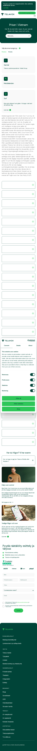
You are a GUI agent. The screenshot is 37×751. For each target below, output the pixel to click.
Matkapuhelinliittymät (9, 640)
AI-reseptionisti (7, 714)
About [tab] (30, 345)
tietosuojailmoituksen (22, 602)
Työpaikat (6, 656)
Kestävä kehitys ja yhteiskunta (12, 664)
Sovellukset (6, 695)
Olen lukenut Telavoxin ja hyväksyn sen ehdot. (17, 603)
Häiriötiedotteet (7, 703)
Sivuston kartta (7, 706)
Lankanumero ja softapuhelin (12, 643)
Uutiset (5, 660)
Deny (18, 409)
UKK (4, 699)
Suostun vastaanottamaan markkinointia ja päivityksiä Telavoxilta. (18, 606)
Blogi (4, 692)
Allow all (18, 398)
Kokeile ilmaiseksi (8, 722)
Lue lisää (5, 8)
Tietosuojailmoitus (8, 733)
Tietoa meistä (7, 653)
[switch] (32, 380)
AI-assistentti (7, 718)
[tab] (4, 52)
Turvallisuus (6, 737)
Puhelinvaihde (7, 672)
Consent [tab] (6, 345)
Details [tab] (18, 345)
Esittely (5, 682)
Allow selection (18, 403)
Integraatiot (6, 679)
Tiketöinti (5, 675)
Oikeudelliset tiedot (8, 730)
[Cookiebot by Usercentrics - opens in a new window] (27, 341)
